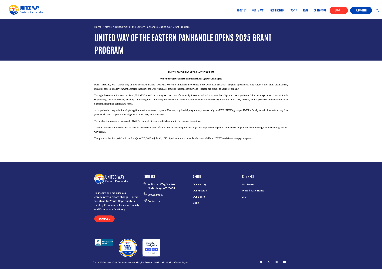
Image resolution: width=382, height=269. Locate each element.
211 (244, 196)
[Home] (27, 9)
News (305, 10)
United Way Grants (253, 190)
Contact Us (320, 10)
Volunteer (361, 10)
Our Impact (258, 10)
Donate (339, 10)
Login (196, 202)
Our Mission (200, 190)
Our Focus (248, 184)
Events (293, 10)
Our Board (199, 196)
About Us (242, 10)
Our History (200, 184)
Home (97, 27)
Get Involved (277, 10)
